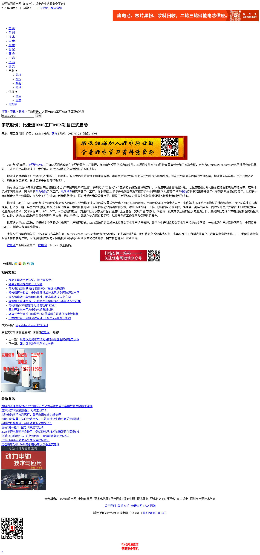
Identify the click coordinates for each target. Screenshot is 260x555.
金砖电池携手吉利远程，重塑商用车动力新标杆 (31, 414)
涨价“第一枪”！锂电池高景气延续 (22, 427)
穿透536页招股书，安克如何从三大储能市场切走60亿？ (36, 435)
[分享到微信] (24, 263)
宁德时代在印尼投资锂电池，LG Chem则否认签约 (39, 318)
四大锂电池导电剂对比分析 (37, 343)
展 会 (11, 53)
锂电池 (11, 245)
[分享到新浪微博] (20, 263)
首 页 (11, 28)
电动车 (12, 104)
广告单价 (42, 8)
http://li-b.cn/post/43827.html (32, 325)
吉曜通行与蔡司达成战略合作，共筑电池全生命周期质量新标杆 (41, 418)
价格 (18, 87)
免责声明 (136, 505)
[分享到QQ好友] (28, 263)
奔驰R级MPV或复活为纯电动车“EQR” (32, 305)
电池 (184, 191)
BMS (40, 164)
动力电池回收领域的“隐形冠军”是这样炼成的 (36, 288)
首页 (4, 111)
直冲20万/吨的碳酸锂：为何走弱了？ (24, 410)
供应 (18, 96)
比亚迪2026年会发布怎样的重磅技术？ (25, 440)
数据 (18, 83)
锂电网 (42, 245)
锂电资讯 (56, 8)
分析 (18, 74)
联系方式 (123, 505)
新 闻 (11, 32)
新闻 (21, 111)
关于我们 (110, 505)
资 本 (11, 45)
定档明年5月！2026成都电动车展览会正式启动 (30, 444)
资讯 (13, 111)
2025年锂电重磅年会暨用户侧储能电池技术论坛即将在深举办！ (41, 431)
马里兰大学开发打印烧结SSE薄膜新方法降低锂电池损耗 (43, 313)
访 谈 (11, 62)
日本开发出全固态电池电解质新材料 (31, 309)
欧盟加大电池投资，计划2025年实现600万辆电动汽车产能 (44, 301)
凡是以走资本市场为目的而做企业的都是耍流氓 (49, 339)
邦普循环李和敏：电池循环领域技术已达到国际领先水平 (43, 292)
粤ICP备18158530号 (155, 512)
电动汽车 (66, 191)
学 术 (11, 41)
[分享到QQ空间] (16, 263)
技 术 (11, 36)
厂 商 (11, 57)
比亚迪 (32, 164)
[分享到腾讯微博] (32, 263)
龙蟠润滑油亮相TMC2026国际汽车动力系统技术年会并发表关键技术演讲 (47, 406)
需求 (18, 100)
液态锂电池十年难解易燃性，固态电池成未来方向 (39, 297)
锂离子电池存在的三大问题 (25, 284)
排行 (18, 79)
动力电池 (41, 191)
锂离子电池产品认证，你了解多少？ (31, 280)
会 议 (11, 49)
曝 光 (11, 66)
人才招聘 (150, 505)
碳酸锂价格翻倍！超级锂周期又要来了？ (26, 423)
